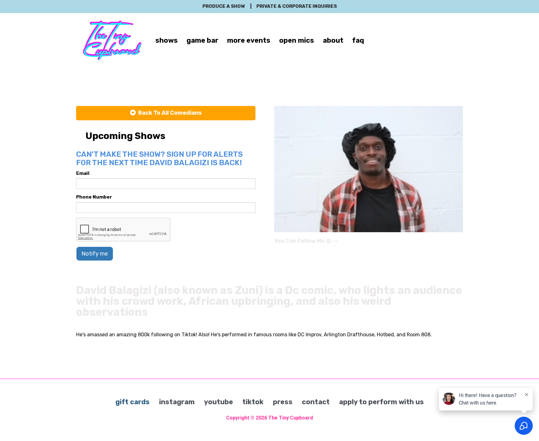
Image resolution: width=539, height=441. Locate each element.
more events (248, 40)
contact (316, 402)
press (283, 402)
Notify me (94, 253)
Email (83, 173)
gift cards (132, 402)
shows (166, 40)
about (333, 40)
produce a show (223, 6)
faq (358, 40)
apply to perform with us (381, 402)
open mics (296, 40)
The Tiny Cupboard (290, 418)
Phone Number (94, 197)
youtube (218, 402)
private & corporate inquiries (296, 6)
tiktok (253, 402)
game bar (202, 40)
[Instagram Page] (459, 243)
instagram (177, 402)
